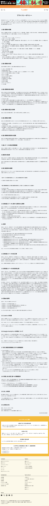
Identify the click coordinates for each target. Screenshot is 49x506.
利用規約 (26, 484)
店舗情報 (2, 480)
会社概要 (2, 477)
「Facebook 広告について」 (7, 371)
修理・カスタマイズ (28, 462)
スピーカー (3, 469)
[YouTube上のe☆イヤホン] (1, 495)
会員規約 (26, 480)
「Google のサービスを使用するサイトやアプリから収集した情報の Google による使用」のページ (25, 337)
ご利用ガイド (5, 451)
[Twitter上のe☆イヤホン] (4, 495)
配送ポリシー (27, 489)
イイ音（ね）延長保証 (28, 466)
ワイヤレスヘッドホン (4, 464)
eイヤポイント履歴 (4, 482)
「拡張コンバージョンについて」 (8, 356)
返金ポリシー (27, 487)
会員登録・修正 (3, 485)
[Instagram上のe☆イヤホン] (11, 495)
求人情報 (2, 478)
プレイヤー (3, 467)
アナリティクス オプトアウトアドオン (8, 342)
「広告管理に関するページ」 (34, 358)
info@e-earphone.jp (7, 409)
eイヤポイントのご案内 (5, 484)
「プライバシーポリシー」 (42, 367)
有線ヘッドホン (3, 466)
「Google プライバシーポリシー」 (8, 357)
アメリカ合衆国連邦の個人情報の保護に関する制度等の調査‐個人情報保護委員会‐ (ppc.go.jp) (20, 384)
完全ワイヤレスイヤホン (5, 461)
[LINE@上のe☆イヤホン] (6, 495)
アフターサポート (27, 464)
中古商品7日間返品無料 (28, 467)
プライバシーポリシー (28, 482)
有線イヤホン (3, 462)
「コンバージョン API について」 (8, 367)
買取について (27, 461)
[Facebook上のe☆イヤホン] (9, 495)
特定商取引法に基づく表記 (29, 485)
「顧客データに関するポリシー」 (21, 357)
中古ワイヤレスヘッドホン (5, 471)
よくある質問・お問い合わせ (29, 478)
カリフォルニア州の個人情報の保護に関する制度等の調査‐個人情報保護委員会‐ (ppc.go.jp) (20, 386)
